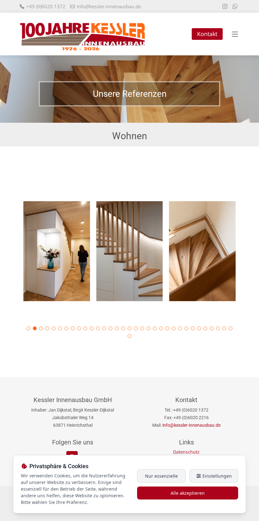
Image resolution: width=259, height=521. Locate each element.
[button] (28, 328)
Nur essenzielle (161, 476)
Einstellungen (216, 476)
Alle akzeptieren (188, 493)
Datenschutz (186, 452)
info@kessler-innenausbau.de (109, 6)
